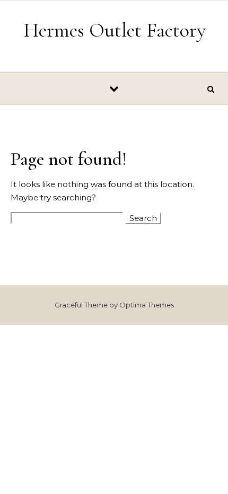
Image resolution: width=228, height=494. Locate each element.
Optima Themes (146, 305)
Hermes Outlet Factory (114, 30)
